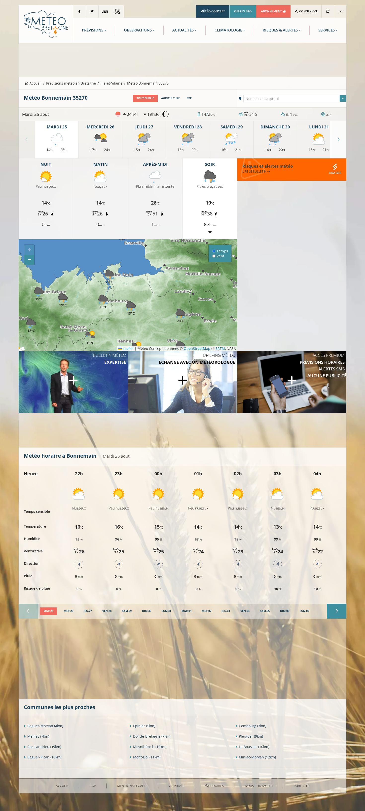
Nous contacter (259, 785)
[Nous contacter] (340, 11)
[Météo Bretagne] (46, 23)
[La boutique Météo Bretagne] (328, 11)
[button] (103, 302)
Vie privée (176, 785)
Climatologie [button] (228, 30)
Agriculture (170, 98)
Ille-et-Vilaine (111, 83)
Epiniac (144, 725)
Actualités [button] (183, 30)
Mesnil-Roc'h (149, 746)
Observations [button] (138, 30)
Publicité (301, 785)
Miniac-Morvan (257, 757)
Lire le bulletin (254, 171)
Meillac (38, 736)
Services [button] (326, 30)
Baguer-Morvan (45, 725)
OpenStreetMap (197, 348)
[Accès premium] (291, 382)
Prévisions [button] (92, 30)
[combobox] (295, 98)
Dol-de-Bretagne (151, 736)
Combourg (252, 725)
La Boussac (254, 746)
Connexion (307, 11)
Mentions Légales (132, 785)
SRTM (220, 348)
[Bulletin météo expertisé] (73, 382)
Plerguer (251, 736)
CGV (93, 785)
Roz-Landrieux (44, 746)
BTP (189, 98)
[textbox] (295, 98)
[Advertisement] (182, 59)
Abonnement (272, 11)
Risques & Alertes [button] (280, 30)
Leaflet (128, 348)
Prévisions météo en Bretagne (71, 83)
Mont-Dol (146, 757)
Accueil (35, 83)
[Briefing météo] (182, 382)
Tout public (145, 98)
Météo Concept (212, 11)
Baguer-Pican (44, 757)
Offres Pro (243, 11)
